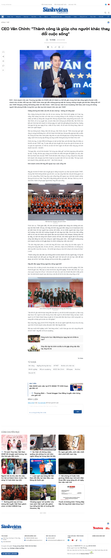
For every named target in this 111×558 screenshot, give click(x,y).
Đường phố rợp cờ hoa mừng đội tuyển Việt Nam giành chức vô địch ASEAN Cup (13, 504)
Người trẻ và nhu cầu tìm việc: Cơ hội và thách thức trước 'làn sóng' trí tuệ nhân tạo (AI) (14, 478)
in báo (59, 47)
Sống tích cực (83, 16)
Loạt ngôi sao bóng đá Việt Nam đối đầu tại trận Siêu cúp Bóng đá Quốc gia (42, 478)
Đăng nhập (31, 403)
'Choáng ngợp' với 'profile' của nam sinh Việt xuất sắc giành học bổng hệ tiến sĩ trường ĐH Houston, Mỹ (42, 505)
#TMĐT (56, 366)
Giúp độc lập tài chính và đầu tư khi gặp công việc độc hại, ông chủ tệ (60, 347)
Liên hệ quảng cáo (30, 536)
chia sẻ (48, 47)
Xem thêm (108, 16)
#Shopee (70, 369)
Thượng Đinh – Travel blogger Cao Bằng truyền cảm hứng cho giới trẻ (55, 394)
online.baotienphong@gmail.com (56, 540)
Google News (108, 22)
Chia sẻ (3, 56)
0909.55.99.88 (30, 538)
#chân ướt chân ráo (67, 366)
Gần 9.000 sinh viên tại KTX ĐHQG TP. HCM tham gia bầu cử (48, 387)
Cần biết (101, 16)
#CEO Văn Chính (58, 369)
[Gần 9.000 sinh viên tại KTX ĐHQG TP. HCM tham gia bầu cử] (76, 387)
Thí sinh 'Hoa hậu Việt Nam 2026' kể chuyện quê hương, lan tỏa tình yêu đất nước (14, 454)
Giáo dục (26, 16)
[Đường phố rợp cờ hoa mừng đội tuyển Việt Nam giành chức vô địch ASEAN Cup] (14, 492)
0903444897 (51, 538)
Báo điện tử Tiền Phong (55, 10)
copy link (55, 47)
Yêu (40, 16)
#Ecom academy (45, 369)
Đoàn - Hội (10, 16)
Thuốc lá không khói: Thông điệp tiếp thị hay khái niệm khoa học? (71, 503)
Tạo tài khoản (42, 403)
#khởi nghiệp (33, 369)
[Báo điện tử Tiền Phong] (98, 528)
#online (77, 369)
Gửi (78, 411)
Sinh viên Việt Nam (11, 527)
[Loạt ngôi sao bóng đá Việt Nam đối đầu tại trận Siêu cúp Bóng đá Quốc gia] (43, 466)
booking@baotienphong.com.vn (34, 540)
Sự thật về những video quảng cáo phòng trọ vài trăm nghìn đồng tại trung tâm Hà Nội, (43, 454)
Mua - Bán (93, 16)
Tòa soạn (4, 536)
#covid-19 (32, 373)
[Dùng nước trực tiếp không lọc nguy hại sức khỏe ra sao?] (34, 338)
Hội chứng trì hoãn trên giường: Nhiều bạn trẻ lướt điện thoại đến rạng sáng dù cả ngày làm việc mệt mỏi (71, 479)
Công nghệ (68, 16)
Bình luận (3, 65)
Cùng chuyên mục (10, 432)
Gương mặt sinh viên (56, 16)
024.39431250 (7, 541)
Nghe (3, 52)
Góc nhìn (33, 16)
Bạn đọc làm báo (11, 553)
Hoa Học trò (72, 4)
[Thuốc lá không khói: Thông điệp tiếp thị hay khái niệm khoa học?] (72, 492)
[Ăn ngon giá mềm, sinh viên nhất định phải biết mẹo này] (72, 442)
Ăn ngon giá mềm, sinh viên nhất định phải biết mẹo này (71, 453)
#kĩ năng (31, 366)
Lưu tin (3, 61)
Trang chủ (2, 16)
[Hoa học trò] (108, 528)
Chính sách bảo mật (98, 536)
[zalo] (82, 540)
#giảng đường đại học (44, 366)
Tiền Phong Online (46, 4)
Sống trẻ (18, 16)
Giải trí (46, 16)
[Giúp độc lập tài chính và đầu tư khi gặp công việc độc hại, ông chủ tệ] (34, 348)
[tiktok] (77, 540)
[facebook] (106, 4)
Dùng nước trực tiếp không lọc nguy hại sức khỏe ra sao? (59, 338)
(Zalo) (36, 538)
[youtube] (109, 4)
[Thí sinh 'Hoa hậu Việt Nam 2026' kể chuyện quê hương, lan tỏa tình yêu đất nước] (14, 442)
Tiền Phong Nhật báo (60, 4)
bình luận (63, 47)
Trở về (3, 70)
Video (75, 16)
